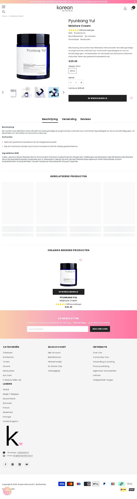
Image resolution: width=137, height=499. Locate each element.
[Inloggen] (125, 8)
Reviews (86, 119)
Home (4, 16)
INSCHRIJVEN (100, 328)
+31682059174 (23, 452)
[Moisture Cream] (68, 272)
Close (135, 2)
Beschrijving (50, 119)
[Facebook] (5, 464)
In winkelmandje (97, 98)
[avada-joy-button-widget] (7, 491)
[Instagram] (12, 464)
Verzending (69, 119)
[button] (3, 92)
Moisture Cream (68, 300)
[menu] (3, 6)
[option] (33, 50)
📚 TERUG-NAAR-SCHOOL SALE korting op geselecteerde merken (76, 2)
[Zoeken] (3, 11)
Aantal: (71, 77)
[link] (18, 230)
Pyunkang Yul (81, 21)
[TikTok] (19, 464)
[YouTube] (26, 464)
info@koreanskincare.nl (23, 455)
